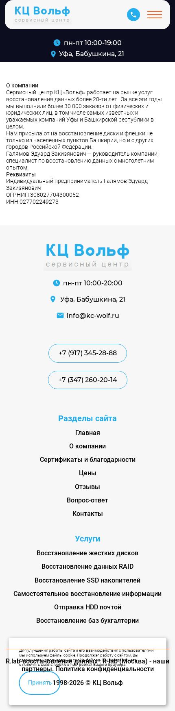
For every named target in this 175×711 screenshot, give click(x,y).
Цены (87, 473)
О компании (87, 446)
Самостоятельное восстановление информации (87, 594)
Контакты (87, 513)
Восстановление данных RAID (87, 566)
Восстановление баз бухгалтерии (87, 620)
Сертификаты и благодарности (88, 459)
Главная (87, 433)
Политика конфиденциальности (104, 669)
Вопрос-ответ (87, 500)
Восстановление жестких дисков (87, 553)
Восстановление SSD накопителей (87, 580)
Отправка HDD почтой (87, 607)
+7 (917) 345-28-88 (88, 353)
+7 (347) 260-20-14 (87, 380)
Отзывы (87, 487)
